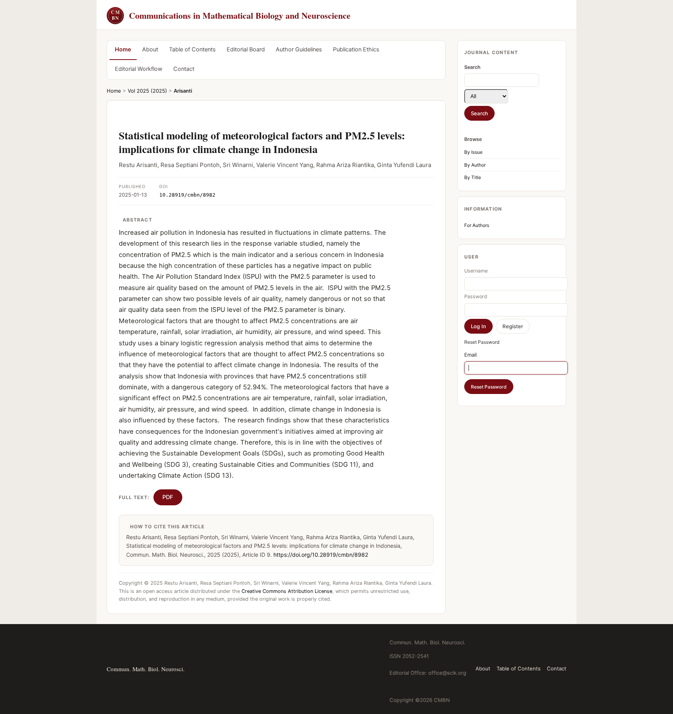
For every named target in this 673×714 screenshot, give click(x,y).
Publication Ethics (356, 49)
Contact (183, 68)
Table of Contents (192, 49)
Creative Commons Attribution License (286, 591)
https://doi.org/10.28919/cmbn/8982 (320, 554)
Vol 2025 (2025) (147, 91)
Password (475, 296)
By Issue (473, 152)
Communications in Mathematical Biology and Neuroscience (231, 15)
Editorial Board (246, 49)
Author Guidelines (299, 49)
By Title (472, 177)
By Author (475, 165)
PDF (167, 497)
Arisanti (183, 91)
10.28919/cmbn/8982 (187, 195)
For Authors (476, 225)
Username (476, 271)
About (150, 49)
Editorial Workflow (138, 68)
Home (123, 49)
